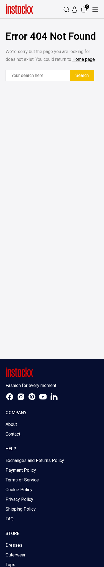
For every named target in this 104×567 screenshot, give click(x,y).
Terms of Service (22, 480)
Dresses (14, 545)
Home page (83, 59)
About (11, 424)
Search (82, 75)
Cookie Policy (19, 489)
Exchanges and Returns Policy (35, 460)
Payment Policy (21, 470)
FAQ (10, 518)
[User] (75, 9)
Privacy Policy (19, 499)
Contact (13, 434)
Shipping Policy (21, 509)
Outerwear (16, 555)
